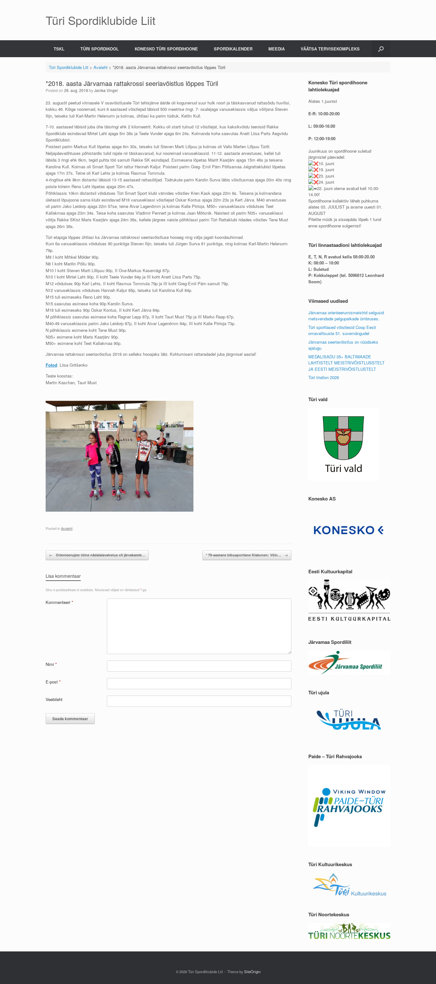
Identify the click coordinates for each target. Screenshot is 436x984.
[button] (381, 48)
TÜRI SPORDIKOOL (99, 49)
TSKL (59, 49)
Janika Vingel (106, 90)
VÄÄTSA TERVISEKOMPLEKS (330, 49)
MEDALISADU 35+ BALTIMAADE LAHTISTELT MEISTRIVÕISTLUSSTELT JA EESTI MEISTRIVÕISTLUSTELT (346, 363)
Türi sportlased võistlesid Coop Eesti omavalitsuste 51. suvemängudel (342, 330)
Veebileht (54, 699)
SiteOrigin (252, 971)
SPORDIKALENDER (233, 49)
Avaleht (66, 528)
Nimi (51, 664)
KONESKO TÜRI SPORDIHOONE (166, 49)
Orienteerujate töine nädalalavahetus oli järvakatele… (97, 555)
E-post (53, 682)
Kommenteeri (59, 602)
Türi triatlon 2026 (323, 377)
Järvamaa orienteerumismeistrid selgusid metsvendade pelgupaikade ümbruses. (346, 315)
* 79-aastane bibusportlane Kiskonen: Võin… (247, 555)
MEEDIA (276, 49)
